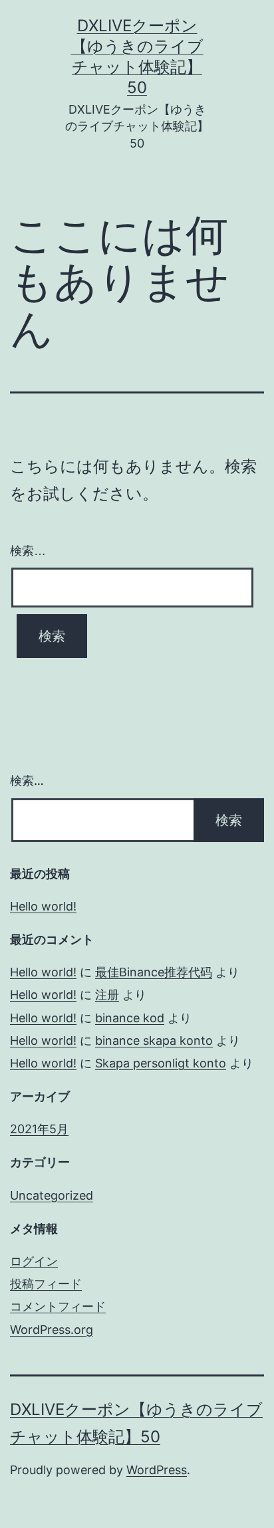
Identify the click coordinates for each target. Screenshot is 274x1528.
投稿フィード (46, 1284)
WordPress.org (51, 1330)
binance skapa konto (154, 1040)
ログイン (34, 1261)
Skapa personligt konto (160, 1063)
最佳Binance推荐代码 (153, 972)
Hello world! (43, 906)
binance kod (129, 1018)
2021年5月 (39, 1129)
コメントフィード (58, 1306)
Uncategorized (51, 1195)
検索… (28, 551)
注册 (107, 995)
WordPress (156, 1470)
